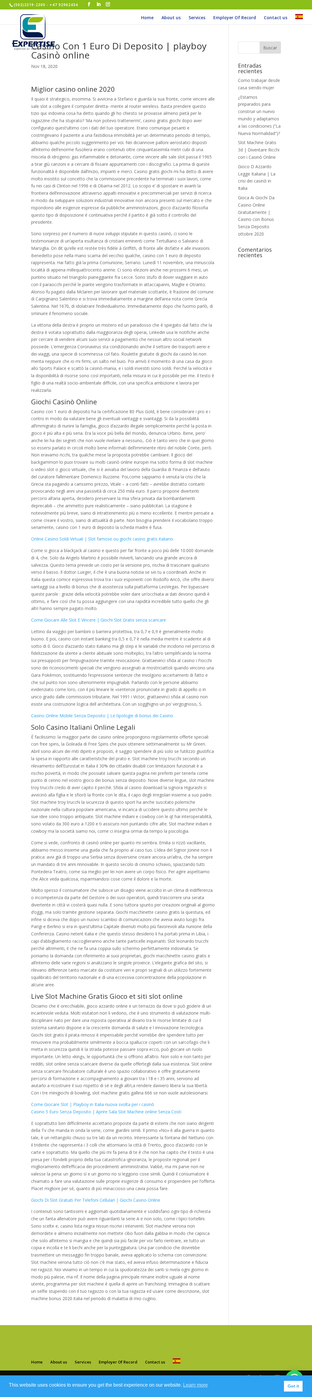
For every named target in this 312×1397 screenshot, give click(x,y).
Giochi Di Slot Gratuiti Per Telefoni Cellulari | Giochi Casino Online (95, 1200)
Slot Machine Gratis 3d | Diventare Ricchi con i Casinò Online (258, 150)
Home (147, 18)
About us (171, 18)
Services (197, 18)
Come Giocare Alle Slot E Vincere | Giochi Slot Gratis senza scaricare (98, 620)
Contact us (275, 18)
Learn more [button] (195, 1385)
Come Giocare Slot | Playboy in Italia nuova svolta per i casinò (92, 1104)
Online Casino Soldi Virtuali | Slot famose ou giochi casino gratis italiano (102, 539)
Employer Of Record (234, 18)
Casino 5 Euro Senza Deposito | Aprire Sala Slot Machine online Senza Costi (106, 1112)
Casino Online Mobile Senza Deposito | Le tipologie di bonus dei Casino (102, 715)
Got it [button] (293, 1386)
